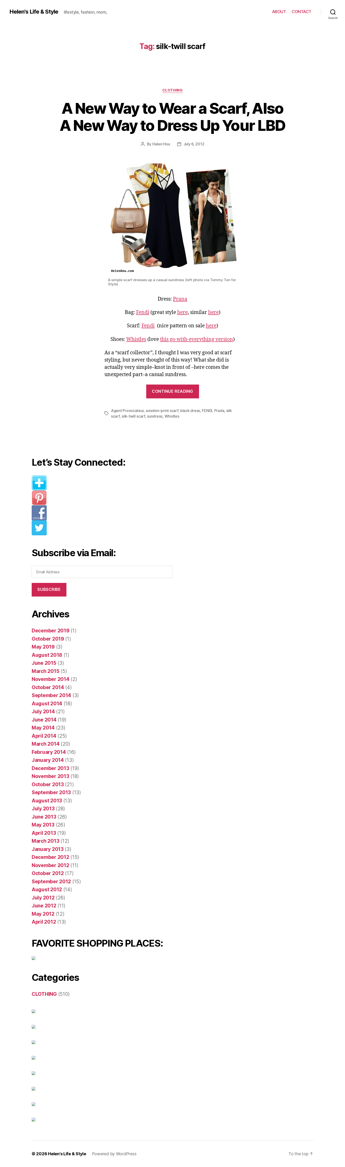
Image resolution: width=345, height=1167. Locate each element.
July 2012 (43, 898)
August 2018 (47, 655)
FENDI (207, 410)
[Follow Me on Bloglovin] (106, 482)
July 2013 (43, 809)
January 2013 (48, 849)
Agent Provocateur (127, 410)
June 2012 (44, 906)
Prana (180, 299)
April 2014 (44, 736)
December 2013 (50, 768)
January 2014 (48, 760)
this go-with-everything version (196, 339)
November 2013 (50, 776)
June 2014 (44, 720)
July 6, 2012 (194, 144)
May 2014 (43, 728)
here (182, 312)
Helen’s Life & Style (67, 1153)
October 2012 (48, 873)
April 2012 (44, 922)
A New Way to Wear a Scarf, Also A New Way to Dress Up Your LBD (172, 116)
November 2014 (50, 679)
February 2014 (49, 752)
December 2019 (50, 631)
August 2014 (47, 703)
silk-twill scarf (133, 416)
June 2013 (44, 817)
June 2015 (44, 663)
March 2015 (45, 671)
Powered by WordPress (114, 1153)
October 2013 (48, 784)
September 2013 (51, 792)
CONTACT (301, 11)
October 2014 (48, 687)
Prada (219, 410)
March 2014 (45, 744)
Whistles (136, 339)
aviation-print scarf (162, 410)
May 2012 (43, 914)
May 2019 (43, 647)
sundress (154, 416)
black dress (190, 410)
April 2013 (44, 833)
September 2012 (51, 881)
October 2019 (48, 639)
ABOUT (279, 11)
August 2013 (47, 801)
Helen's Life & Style (33, 12)
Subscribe (49, 589)
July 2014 (43, 711)
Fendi (142, 312)
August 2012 (47, 889)
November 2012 (50, 865)
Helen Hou (161, 144)
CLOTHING (172, 90)
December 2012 (50, 857)
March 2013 (45, 841)
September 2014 (51, 695)
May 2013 (43, 825)
